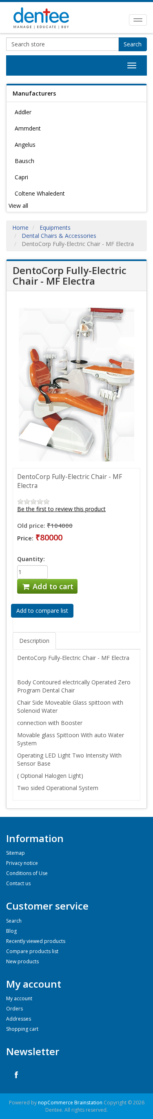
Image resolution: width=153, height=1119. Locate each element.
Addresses (18, 1018)
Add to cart (52, 586)
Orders (14, 1008)
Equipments (55, 227)
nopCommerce (55, 1102)
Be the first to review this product (61, 509)
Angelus (25, 144)
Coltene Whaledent (40, 193)
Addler (23, 112)
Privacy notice (22, 863)
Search (133, 44)
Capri (21, 177)
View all (18, 205)
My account (19, 998)
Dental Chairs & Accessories (59, 235)
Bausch (24, 161)
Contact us (18, 883)
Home (20, 227)
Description (34, 640)
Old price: (31, 525)
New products (22, 961)
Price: (25, 538)
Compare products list (32, 951)
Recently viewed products (35, 941)
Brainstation (89, 1102)
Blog (11, 930)
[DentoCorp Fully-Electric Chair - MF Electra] (76, 384)
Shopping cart (22, 1028)
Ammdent (28, 128)
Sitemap (15, 852)
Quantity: (31, 559)
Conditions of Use (27, 873)
